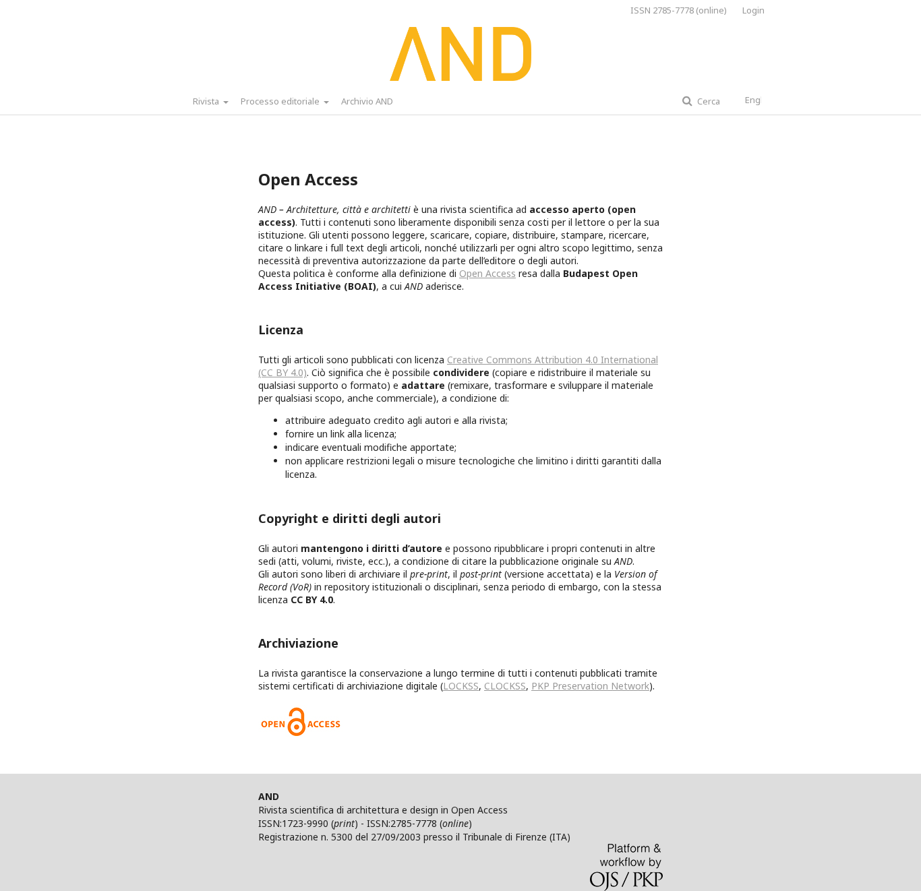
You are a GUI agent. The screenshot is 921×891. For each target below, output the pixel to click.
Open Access (487, 273)
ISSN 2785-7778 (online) (678, 10)
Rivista (207, 101)
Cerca (707, 101)
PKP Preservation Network (590, 685)
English (760, 100)
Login (753, 10)
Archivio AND (367, 101)
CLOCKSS (505, 685)
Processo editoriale (281, 101)
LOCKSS (461, 685)
